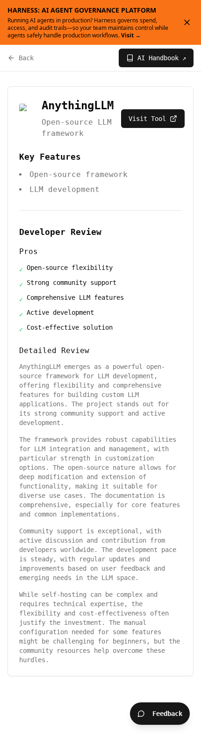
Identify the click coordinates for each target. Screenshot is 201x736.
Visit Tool (147, 118)
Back (26, 58)
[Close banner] (187, 22)
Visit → (131, 35)
